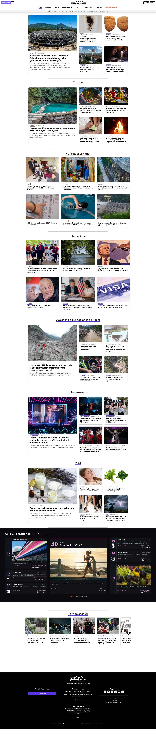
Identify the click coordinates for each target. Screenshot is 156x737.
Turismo (56, 7)
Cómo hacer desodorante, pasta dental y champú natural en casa (52, 509)
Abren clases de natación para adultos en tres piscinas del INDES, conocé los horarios (77, 224)
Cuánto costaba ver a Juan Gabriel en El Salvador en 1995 (116, 448)
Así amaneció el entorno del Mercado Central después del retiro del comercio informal (107, 641)
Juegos (71, 11)
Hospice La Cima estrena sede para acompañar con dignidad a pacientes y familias (40, 188)
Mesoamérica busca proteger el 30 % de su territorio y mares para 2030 (77, 269)
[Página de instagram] (112, 692)
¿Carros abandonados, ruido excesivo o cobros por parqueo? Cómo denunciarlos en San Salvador (78, 188)
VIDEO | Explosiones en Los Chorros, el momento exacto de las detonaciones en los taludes (113, 188)
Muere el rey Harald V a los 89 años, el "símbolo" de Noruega (39, 306)
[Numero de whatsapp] (115, 692)
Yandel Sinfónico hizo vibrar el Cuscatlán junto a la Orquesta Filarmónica (90, 420)
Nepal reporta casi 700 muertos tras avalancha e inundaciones (88, 347)
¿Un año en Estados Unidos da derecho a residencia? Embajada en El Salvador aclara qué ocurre (77, 307)
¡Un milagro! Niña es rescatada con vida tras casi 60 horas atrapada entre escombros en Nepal (51, 367)
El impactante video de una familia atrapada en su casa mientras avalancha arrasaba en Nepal (115, 348)
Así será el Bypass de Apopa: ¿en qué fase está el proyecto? (90, 69)
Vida (77, 7)
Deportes (99, 7)
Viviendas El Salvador (92, 11)
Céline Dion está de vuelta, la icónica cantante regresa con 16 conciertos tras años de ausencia (51, 440)
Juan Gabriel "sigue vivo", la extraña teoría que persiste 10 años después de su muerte (90, 449)
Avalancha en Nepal (58, 11)
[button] (128, 633)
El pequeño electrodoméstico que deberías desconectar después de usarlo (88, 39)
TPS (66, 11)
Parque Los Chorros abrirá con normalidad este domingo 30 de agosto (52, 129)
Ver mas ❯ (78, 700)
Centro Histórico (104, 11)
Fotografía (30, 635)
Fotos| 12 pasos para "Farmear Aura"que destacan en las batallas (82, 640)
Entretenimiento (87, 7)
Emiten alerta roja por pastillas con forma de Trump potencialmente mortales (116, 38)
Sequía (49, 11)
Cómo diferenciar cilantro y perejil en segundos (115, 490)
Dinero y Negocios (98, 723)
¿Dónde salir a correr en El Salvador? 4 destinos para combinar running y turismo (89, 140)
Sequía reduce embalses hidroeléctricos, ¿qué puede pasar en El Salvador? (112, 224)
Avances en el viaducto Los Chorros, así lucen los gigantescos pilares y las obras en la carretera (36, 641)
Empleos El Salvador (80, 11)
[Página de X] (108, 692)
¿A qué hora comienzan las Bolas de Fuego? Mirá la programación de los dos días (116, 140)
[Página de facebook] (105, 692)
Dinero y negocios (67, 7)
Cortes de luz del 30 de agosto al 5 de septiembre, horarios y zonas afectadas (115, 69)
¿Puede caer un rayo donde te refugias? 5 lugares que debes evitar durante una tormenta (116, 518)
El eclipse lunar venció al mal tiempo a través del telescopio (59, 640)
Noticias (48, 7)
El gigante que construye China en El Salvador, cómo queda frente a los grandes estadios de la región (49, 58)
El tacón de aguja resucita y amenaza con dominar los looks (89, 518)
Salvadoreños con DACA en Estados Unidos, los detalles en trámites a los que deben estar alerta (42, 270)
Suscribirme (42, 693)
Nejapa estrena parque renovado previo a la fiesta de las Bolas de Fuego (90, 110)
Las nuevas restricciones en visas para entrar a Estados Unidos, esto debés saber (113, 306)
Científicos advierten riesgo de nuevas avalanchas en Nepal (115, 379)
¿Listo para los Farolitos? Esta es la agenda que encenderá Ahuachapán (116, 110)
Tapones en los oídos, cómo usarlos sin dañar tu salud (90, 490)
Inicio (40, 7)
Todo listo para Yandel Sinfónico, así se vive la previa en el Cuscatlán (116, 420)
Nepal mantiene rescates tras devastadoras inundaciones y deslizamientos (90, 379)
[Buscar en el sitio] (12, 2)
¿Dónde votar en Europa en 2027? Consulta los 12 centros (42, 224)
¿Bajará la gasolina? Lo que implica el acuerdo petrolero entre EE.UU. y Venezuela (113, 269)
